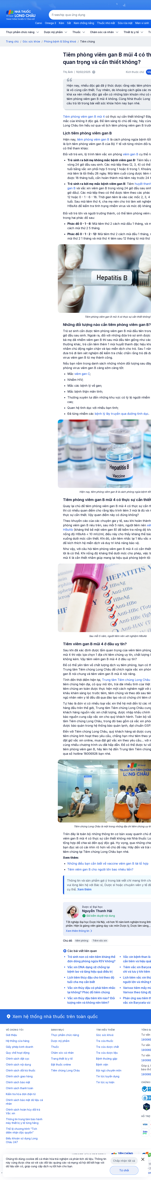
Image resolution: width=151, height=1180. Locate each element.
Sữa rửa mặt (125, 23)
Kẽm (61, 23)
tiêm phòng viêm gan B (93, 139)
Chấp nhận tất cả (124, 1160)
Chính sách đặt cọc (17, 1058)
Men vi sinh (142, 23)
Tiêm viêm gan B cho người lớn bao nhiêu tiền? (100, 869)
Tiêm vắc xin (100, 940)
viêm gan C (82, 374)
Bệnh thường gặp (106, 1058)
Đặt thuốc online (61, 1064)
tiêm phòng (82, 940)
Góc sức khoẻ (104, 1035)
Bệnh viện (102, 1064)
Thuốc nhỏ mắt (106, 23)
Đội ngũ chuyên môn (109, 1070)
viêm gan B (130, 154)
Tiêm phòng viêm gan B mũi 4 (84, 116)
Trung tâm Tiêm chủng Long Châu (126, 680)
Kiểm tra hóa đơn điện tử (21, 1094)
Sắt (69, 23)
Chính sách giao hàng (19, 1076)
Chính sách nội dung (18, 1064)
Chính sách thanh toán (19, 1088)
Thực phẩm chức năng (65, 1035)
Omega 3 (50, 23)
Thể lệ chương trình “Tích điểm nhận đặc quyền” (21, 1130)
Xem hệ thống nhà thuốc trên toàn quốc (55, 1016)
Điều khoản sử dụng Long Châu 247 (22, 1140)
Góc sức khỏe (31, 41)
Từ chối (124, 1170)
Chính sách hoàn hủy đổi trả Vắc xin (23, 1111)
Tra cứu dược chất (107, 1046)
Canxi (38, 23)
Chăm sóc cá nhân (62, 1052)
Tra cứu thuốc (104, 1040)
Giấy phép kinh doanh (19, 1046)
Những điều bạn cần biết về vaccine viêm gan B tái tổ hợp (107, 863)
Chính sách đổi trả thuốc (20, 1070)
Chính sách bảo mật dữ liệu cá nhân (24, 1101)
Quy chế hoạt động (17, 1052)
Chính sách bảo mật (18, 1082)
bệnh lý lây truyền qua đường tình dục (121, 413)
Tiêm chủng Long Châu (65, 1070)
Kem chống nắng (84, 23)
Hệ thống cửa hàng (17, 1040)
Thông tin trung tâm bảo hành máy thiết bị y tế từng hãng (24, 1121)
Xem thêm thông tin (77, 930)
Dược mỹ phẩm (60, 1040)
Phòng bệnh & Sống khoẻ (60, 41)
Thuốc (55, 1046)
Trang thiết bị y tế (62, 1058)
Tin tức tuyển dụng (108, 1076)
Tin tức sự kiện (105, 1082)
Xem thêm (84, 889)
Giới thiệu (11, 1035)
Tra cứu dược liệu (107, 1052)
